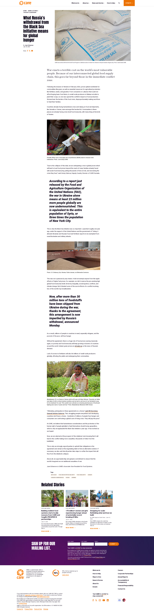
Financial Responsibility (125, 585)
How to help (111, 3)
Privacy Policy (87, 555)
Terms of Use (38, 609)
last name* (84, 541)
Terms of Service (72, 559)
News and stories (97, 3)
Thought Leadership (29, 12)
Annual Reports (123, 577)
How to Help (97, 573)
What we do (75, 3)
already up (78, 346)
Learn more (65, 575)
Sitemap (45, 609)
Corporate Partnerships (125, 573)
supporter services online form (34, 595)
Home (25, 10)
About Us (96, 583)
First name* (71, 541)
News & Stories (33, 10)
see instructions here (43, 596)
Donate (95, 587)
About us (85, 3)
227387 (78, 548)
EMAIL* (96, 541)
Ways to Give (97, 577)
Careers (120, 570)
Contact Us (121, 589)
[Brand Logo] (25, 3)
